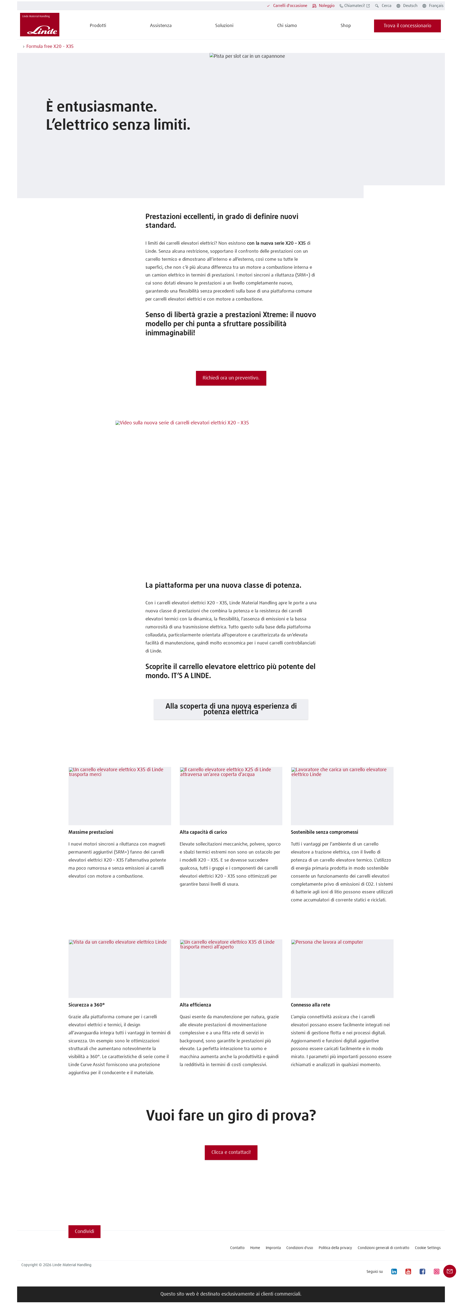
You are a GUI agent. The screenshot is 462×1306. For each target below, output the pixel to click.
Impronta (273, 1248)
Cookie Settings (428, 1248)
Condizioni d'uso (299, 1248)
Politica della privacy (335, 1248)
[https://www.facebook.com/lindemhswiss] (422, 1271)
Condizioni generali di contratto (383, 1248)
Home (255, 1248)
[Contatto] (449, 1271)
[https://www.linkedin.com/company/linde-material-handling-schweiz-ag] (393, 1271)
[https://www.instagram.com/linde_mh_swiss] (436, 1271)
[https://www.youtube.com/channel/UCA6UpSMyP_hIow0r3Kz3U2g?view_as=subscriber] (408, 1271)
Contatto (237, 1248)
